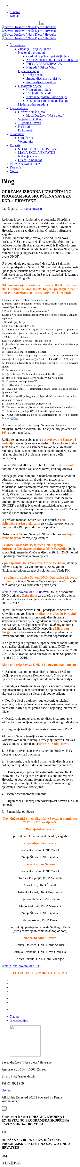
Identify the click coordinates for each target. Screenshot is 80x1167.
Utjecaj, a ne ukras (30, 160)
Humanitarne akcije (38, 89)
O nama (15, 12)
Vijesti (14, 171)
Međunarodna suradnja (33, 104)
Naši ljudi (24, 126)
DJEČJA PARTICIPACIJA (44, 63)
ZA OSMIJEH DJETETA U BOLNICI (52, 60)
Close (6, 1163)
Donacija (16, 167)
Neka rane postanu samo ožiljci (46, 97)
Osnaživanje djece (30, 86)
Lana (27, 208)
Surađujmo (17, 134)
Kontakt (15, 15)
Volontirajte (25, 141)
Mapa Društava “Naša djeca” (45, 115)
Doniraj (6, 1090)
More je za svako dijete (25, 163)
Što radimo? (17, 45)
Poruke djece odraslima (41, 82)
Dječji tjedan (34, 75)
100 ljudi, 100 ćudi (38, 93)
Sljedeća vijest (19, 1020)
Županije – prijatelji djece (34, 49)
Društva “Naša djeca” (32, 112)
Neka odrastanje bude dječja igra (47, 100)
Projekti (15, 145)
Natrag (14, 1016)
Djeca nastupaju (28, 71)
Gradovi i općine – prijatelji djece (47, 56)
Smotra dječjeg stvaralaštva (43, 78)
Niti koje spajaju (28, 156)
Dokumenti (25, 130)
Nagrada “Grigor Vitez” (41, 67)
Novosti (37, 208)
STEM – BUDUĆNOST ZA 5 (38, 149)
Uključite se (25, 137)
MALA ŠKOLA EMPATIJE (36, 152)
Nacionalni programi (31, 52)
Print (17, 1163)
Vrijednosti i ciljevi (30, 119)
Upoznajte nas (19, 108)
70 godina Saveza (29, 123)
